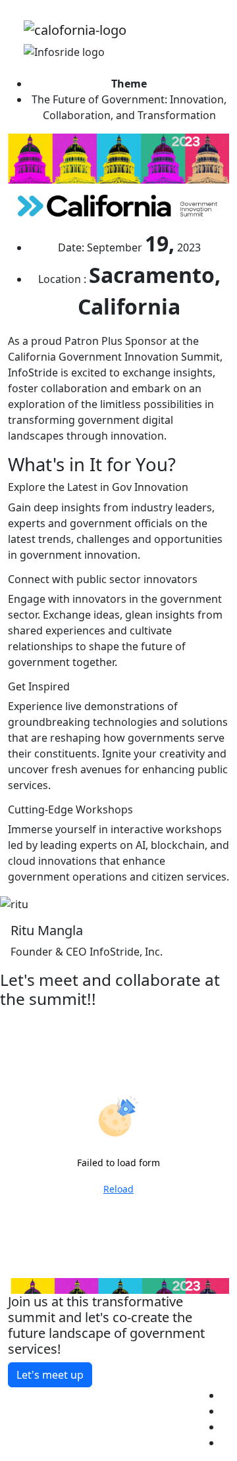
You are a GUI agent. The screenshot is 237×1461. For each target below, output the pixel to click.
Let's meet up (50, 1375)
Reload (118, 1189)
